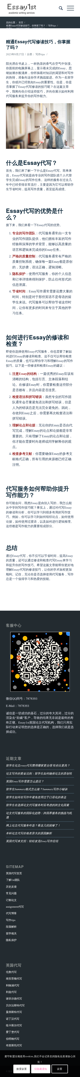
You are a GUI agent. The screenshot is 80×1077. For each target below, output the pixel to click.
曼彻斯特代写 (14, 1012)
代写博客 (11, 913)
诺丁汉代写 (12, 1018)
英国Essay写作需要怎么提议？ (25, 781)
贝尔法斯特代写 (15, 1005)
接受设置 (21, 1069)
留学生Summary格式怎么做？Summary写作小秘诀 (36, 789)
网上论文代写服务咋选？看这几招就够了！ (33, 825)
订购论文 (11, 900)
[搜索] (59, 8)
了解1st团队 (13, 879)
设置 (59, 1069)
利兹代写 (11, 992)
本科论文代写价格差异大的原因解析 (29, 833)
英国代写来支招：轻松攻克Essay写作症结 (32, 841)
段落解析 (11, 926)
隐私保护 (11, 940)
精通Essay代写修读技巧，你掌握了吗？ (38, 44)
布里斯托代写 (14, 1045)
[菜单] (68, 8)
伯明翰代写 (12, 1038)
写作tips (40, 54)
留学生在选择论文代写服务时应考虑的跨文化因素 (37, 805)
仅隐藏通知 (40, 1069)
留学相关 (11, 933)
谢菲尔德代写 (14, 998)
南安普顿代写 (14, 978)
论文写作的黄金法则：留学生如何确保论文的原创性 (39, 773)
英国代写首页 (14, 873)
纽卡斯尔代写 (14, 1025)
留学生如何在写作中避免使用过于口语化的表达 (36, 797)
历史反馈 (11, 886)
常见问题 (11, 893)
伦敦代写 (11, 972)
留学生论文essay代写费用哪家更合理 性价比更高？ (38, 765)
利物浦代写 (12, 985)
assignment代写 (15, 906)
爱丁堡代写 (12, 1032)
